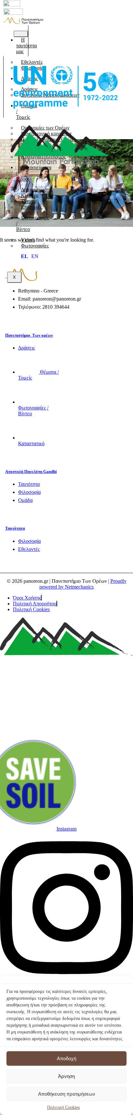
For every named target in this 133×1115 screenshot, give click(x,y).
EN (34, 256)
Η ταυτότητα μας (26, 45)
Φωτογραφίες (35, 245)
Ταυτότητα (15, 528)
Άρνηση (66, 1076)
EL (24, 256)
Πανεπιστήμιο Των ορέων (29, 335)
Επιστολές (31, 207)
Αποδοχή (66, 1058)
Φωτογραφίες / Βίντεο (32, 223)
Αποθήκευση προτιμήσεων (66, 1094)
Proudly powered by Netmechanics (83, 584)
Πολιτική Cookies (63, 1107)
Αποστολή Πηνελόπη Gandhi (31, 471)
